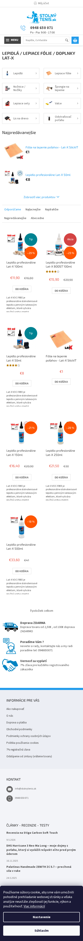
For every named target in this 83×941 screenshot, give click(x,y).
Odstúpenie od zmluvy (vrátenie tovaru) (29, 756)
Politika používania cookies (22, 743)
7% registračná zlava (18, 750)
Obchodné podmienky (19, 729)
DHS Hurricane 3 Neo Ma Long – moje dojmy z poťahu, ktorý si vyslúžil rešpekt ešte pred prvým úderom (41, 850)
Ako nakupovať (15, 709)
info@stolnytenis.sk (25, 789)
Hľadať (68, 40)
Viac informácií (34, 906)
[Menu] (12, 40)
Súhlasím (41, 930)
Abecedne (37, 218)
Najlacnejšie (33, 209)
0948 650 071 (22, 798)
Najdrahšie (52, 209)
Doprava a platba (16, 722)
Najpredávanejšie (15, 218)
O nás (9, 716)
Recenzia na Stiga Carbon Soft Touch (32, 833)
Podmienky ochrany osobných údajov (28, 736)
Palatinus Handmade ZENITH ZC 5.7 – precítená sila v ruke (38, 869)
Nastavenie (41, 917)
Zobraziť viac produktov (39, 197)
